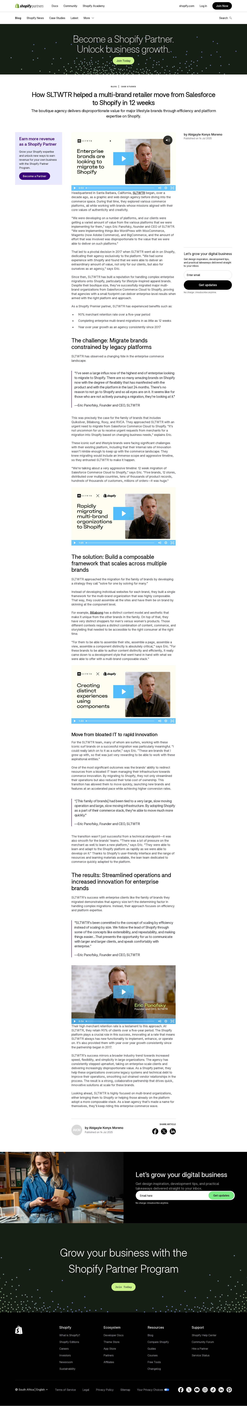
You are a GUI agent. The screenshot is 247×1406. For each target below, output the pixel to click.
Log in (203, 6)
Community (70, 6)
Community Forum (203, 1342)
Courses (153, 1355)
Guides (152, 1348)
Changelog (154, 1368)
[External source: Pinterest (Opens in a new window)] (229, 1389)
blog (114, 86)
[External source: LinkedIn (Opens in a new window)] (173, 1131)
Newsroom (66, 1362)
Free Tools (154, 1362)
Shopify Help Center (204, 1335)
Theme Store (111, 1342)
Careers (64, 1348)
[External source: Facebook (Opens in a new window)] (155, 1131)
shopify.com (186, 6)
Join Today (123, 60)
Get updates (208, 285)
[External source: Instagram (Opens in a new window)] (205, 1389)
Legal (86, 1389)
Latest (74, 18)
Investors (65, 1355)
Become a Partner (34, 176)
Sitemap (125, 1389)
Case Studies (57, 18)
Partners (109, 1355)
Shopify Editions (69, 1342)
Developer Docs (114, 1335)
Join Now (222, 6)
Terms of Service (65, 1389)
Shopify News (35, 18)
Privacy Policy (105, 1389)
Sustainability (67, 1368)
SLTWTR (139, 193)
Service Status (201, 1355)
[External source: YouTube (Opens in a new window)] (197, 1389)
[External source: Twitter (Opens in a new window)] (164, 1131)
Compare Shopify (158, 1342)
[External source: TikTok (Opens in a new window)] (213, 1389)
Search (223, 18)
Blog (18, 18)
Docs (55, 6)
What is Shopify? (69, 1335)
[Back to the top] (19, 1330)
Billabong (96, 612)
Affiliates (109, 1362)
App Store (110, 1348)
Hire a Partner (200, 1348)
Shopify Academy (94, 6)
